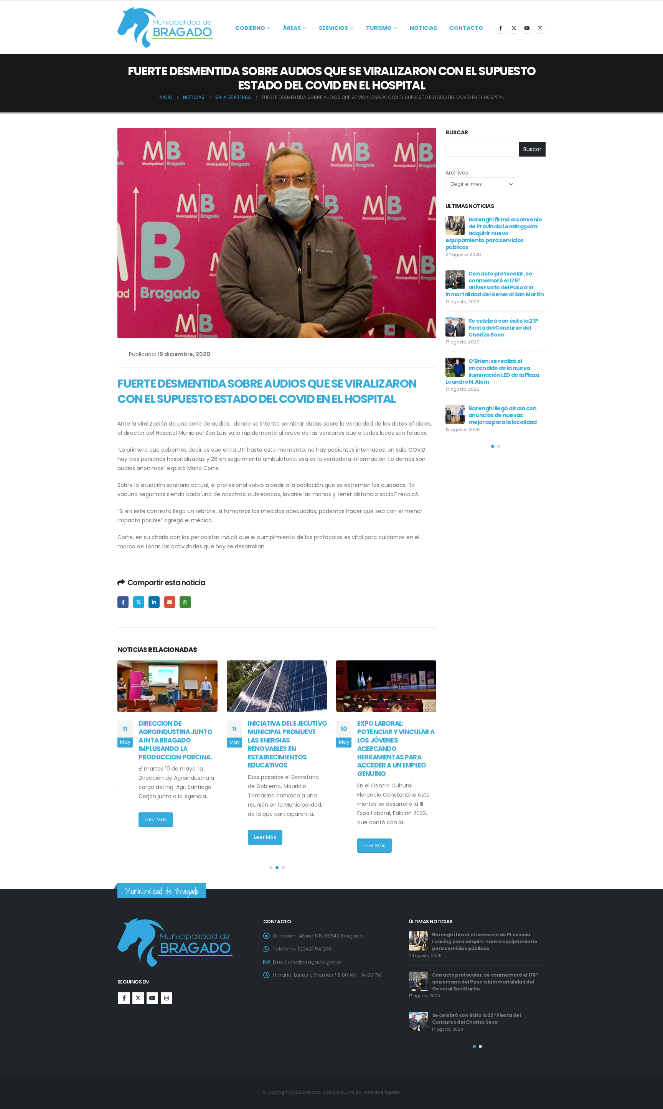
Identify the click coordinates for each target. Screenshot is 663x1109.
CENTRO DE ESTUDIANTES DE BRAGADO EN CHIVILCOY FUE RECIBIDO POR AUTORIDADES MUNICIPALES (395, 740)
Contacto (466, 28)
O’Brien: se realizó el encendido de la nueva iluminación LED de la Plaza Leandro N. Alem (485, 938)
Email (169, 601)
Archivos (456, 173)
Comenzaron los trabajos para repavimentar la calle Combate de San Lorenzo (504, 347)
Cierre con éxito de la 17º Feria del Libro (500, 310)
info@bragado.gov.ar (315, 962)
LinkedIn (154, 601)
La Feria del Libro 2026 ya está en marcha (501, 384)
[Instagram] (539, 28)
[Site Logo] (165, 27)
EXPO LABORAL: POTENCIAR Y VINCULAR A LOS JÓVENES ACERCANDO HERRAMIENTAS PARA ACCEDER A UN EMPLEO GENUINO (286, 748)
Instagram (166, 998)
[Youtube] (526, 28)
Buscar (456, 132)
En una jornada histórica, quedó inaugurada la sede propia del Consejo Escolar (503, 273)
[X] (513, 28)
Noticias (423, 28)
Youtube (152, 998)
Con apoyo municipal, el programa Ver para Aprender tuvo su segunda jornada (493, 230)
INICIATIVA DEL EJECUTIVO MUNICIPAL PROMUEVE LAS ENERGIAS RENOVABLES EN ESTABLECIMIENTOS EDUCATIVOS (178, 744)
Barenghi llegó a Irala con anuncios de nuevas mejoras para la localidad (488, 971)
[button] (271, 867)
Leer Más (156, 837)
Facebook (123, 601)
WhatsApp (185, 601)
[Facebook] (500, 28)
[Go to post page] (167, 686)
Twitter (138, 601)
